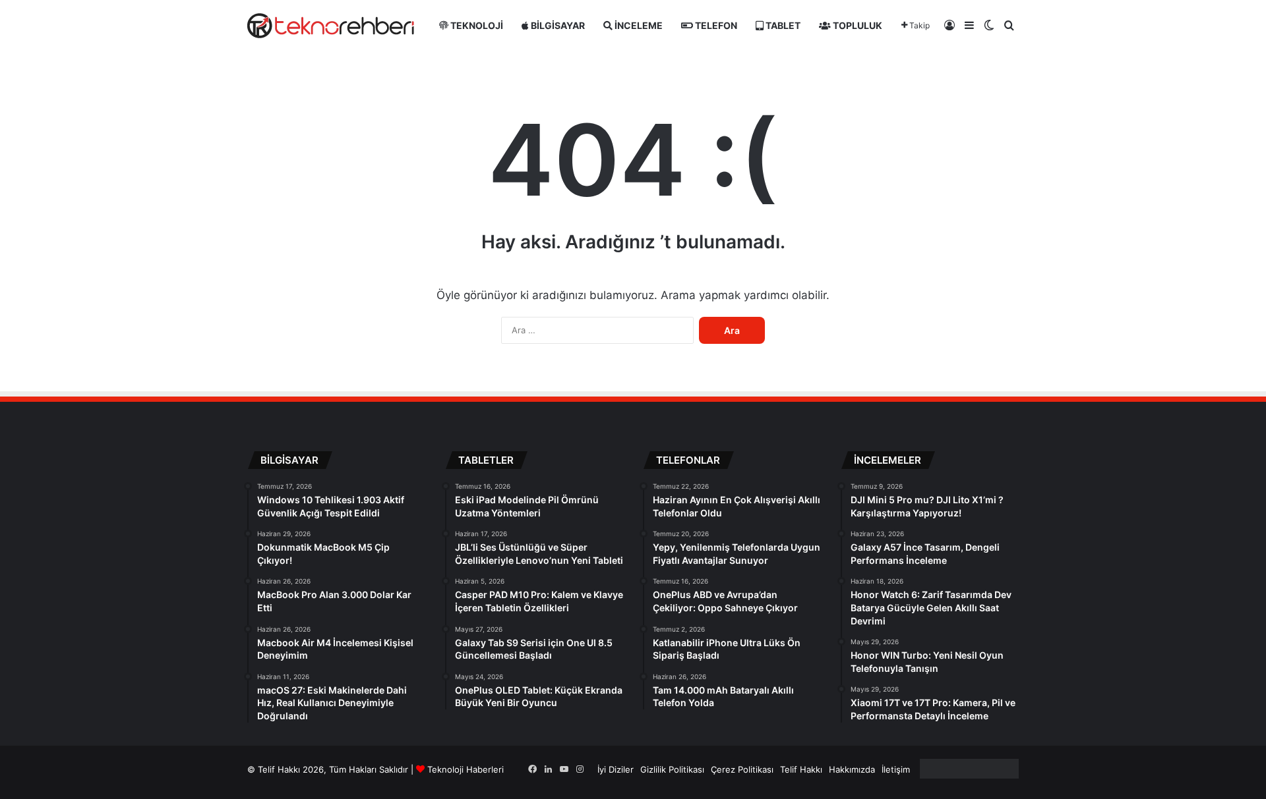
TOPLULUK (856, 25)
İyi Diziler (615, 769)
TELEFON (715, 25)
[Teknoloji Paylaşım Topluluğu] (330, 25)
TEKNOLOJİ (475, 25)
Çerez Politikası (742, 769)
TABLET (782, 25)
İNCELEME (638, 25)
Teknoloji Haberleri (465, 769)
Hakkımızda (852, 769)
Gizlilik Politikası (672, 769)
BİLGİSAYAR (557, 25)
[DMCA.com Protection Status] (969, 775)
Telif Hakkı (801, 769)
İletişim (896, 769)
